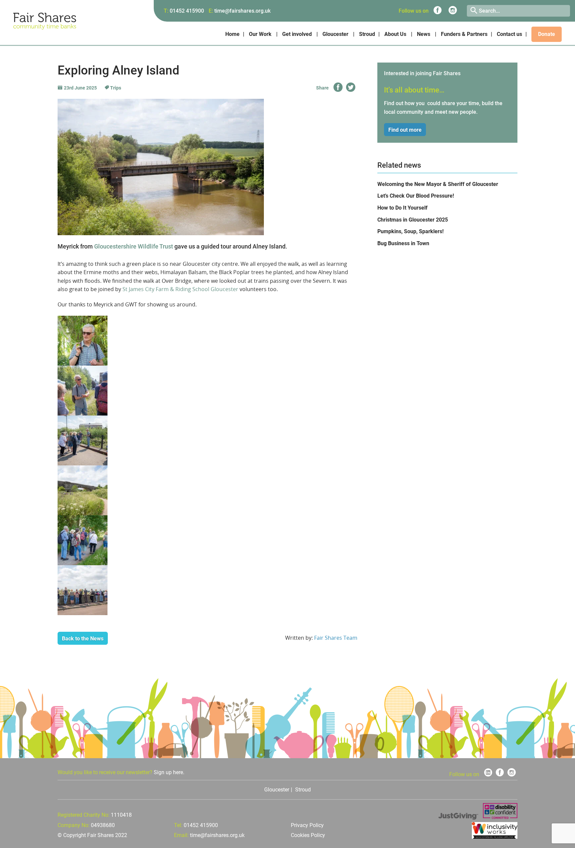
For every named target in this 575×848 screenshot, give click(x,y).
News (423, 34)
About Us (395, 34)
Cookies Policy (308, 835)
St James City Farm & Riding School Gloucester (180, 289)
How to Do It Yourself (402, 208)
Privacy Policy (307, 825)
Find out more (405, 130)
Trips (115, 87)
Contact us (509, 34)
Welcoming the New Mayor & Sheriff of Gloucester (437, 184)
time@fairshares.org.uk (242, 11)
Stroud (367, 34)
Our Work (260, 34)
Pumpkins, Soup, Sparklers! (410, 231)
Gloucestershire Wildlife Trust (133, 246)
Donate (546, 34)
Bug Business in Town (403, 243)
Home (232, 34)
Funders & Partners (464, 34)
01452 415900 (187, 11)
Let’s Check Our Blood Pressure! (415, 196)
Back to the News (82, 638)
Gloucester (335, 34)
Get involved (297, 34)
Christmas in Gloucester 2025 (412, 220)
